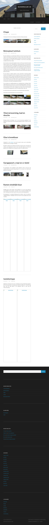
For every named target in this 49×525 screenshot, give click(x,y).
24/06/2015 (5, 117)
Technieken (36, 122)
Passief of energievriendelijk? (37, 65)
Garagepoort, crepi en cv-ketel (16, 163)
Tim (9, 34)
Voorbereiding (36, 126)
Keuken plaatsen (36, 38)
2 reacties (13, 281)
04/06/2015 (5, 281)
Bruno (35, 64)
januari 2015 (36, 91)
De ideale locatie (40, 67)
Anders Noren (43, 519)
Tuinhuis (35, 124)
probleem (12, 142)
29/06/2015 (5, 53)
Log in (35, 53)
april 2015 (35, 85)
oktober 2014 (36, 97)
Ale (34, 69)
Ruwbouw (35, 120)
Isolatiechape (9, 279)
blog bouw (35, 62)
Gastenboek (38, 22)
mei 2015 (35, 83)
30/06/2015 (5, 34)
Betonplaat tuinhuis (11, 51)
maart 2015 (36, 87)
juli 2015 (35, 79)
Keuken (35, 116)
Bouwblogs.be (36, 51)
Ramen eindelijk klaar (12, 185)
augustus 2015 (36, 77)
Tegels (35, 40)
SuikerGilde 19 (24, 7)
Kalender (32, 22)
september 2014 (36, 99)
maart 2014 (36, 107)
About (43, 22)
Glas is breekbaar (10, 137)
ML (9, 53)
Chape (6, 32)
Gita (34, 60)
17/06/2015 (5, 139)
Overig (35, 118)
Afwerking (35, 114)
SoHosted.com (10, 521)
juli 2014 (35, 103)
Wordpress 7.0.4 (36, 521)
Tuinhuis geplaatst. (37, 36)
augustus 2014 (36, 101)
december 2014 (36, 93)
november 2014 (36, 95)
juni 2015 (35, 81)
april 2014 (35, 105)
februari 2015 (36, 89)
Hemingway (37, 519)
